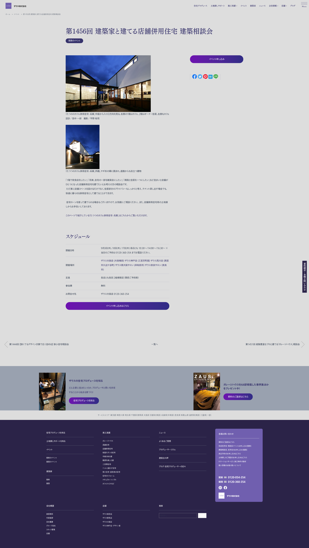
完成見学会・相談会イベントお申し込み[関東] (235, 446)
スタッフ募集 (50, 529)
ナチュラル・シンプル (109, 479)
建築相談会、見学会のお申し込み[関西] (233, 450)
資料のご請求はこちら (226, 442)
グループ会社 (51, 526)
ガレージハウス (108, 441)
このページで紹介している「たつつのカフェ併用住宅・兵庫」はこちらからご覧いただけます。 (107, 215)
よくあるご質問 (165, 441)
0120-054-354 (236, 477)
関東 (48, 479)
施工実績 (232, 5)
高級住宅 (106, 445)
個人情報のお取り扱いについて (230, 465)
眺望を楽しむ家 (108, 460)
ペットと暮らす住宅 (109, 468)
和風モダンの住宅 (109, 452)
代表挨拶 (49, 518)
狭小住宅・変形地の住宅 (111, 472)
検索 (202, 515)
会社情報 (273, 5)
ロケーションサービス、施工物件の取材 (232, 461)
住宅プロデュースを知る (55, 432)
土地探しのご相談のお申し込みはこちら (233, 457)
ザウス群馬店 (107, 518)
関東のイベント (51, 458)
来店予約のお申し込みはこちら (230, 453)
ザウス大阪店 (107, 522)
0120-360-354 (236, 482)
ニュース (262, 5)
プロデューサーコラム (167, 449)
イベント (243, 5)
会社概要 (50, 506)
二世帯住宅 (107, 464)
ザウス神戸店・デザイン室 (111, 526)
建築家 (253, 5)
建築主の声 (164, 458)
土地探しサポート (218, 5)
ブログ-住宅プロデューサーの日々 (172, 466)
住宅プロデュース (200, 5)
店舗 (283, 5)
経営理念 (49, 514)
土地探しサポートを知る (56, 441)
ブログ (292, 5)
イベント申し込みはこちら (117, 306)
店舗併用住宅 (108, 449)
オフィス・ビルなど (108, 483)
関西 (48, 483)
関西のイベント (74, 40)
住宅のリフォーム (108, 476)
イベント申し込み (216, 59)
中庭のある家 (107, 456)
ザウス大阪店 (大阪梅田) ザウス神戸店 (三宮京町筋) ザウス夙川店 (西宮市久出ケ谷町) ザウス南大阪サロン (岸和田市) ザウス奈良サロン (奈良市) (135, 265)
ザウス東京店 (107, 514)
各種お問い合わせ (226, 434)
